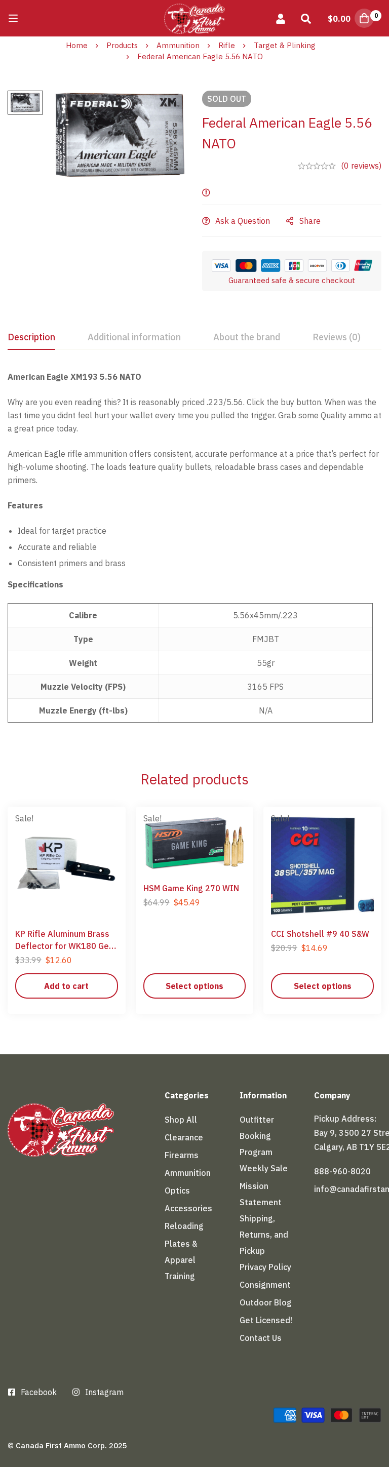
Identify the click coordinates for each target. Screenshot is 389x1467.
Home (77, 45)
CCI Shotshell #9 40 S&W (320, 934)
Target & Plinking (285, 45)
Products (122, 45)
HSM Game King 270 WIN (191, 888)
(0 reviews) (361, 166)
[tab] (31, 338)
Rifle (226, 45)
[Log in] (280, 18)
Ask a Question (242, 221)
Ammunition (178, 45)
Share (310, 221)
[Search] (306, 18)
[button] (66, 986)
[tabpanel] (194, 552)
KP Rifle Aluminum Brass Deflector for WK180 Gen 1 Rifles (64, 946)
